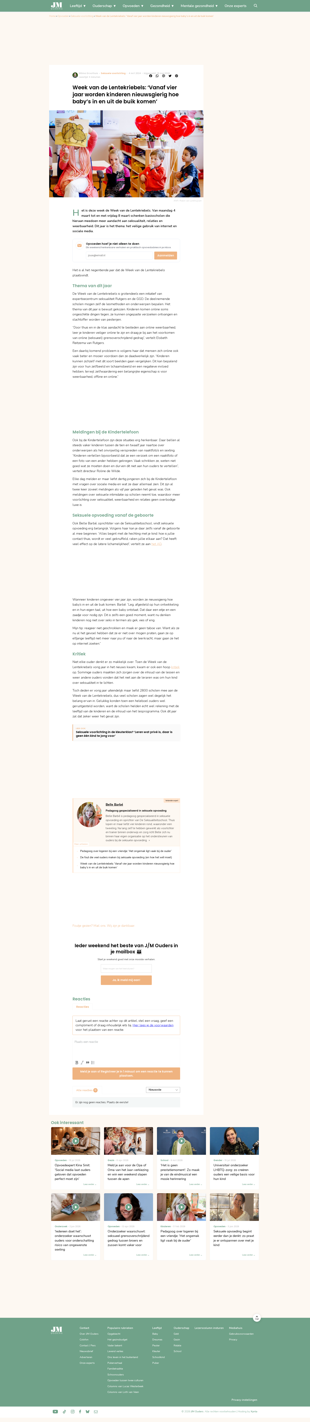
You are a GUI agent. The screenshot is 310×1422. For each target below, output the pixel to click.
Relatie (177, 1345)
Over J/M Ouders (89, 1334)
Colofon (84, 1339)
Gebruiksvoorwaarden (241, 1334)
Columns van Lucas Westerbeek (125, 1386)
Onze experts (235, 5)
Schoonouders (115, 1374)
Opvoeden (131, 5)
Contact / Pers (88, 1345)
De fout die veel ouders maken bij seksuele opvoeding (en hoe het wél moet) (126, 857)
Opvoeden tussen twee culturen (125, 1380)
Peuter (156, 1345)
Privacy (233, 1339)
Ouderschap (102, 5)
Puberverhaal (114, 1363)
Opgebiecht (113, 1334)
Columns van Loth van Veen (123, 1392)
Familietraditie (115, 1368)
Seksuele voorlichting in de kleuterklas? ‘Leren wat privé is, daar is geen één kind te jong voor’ (124, 734)
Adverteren (86, 1357)
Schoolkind (158, 1357)
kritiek (175, 667)
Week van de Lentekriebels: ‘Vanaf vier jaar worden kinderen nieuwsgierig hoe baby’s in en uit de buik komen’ (127, 865)
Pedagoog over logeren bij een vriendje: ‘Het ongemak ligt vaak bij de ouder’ (126, 851)
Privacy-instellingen (244, 1400)
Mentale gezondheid (197, 5)
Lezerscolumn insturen (209, 1328)
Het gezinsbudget (117, 1339)
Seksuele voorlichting (82, 16)
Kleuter (156, 1351)
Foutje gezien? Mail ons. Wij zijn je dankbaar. (103, 926)
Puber (155, 1363)
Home (52, 16)
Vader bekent (114, 1345)
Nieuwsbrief (86, 1351)
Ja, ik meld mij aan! (126, 980)
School (177, 1351)
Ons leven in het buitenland (122, 1357)
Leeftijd (76, 5)
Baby (155, 1334)
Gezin (177, 1339)
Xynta (254, 1411)
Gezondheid (160, 5)
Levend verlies (115, 1351)
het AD (156, 544)
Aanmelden (165, 255)
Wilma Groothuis (88, 73)
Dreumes (157, 1339)
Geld (176, 1334)
